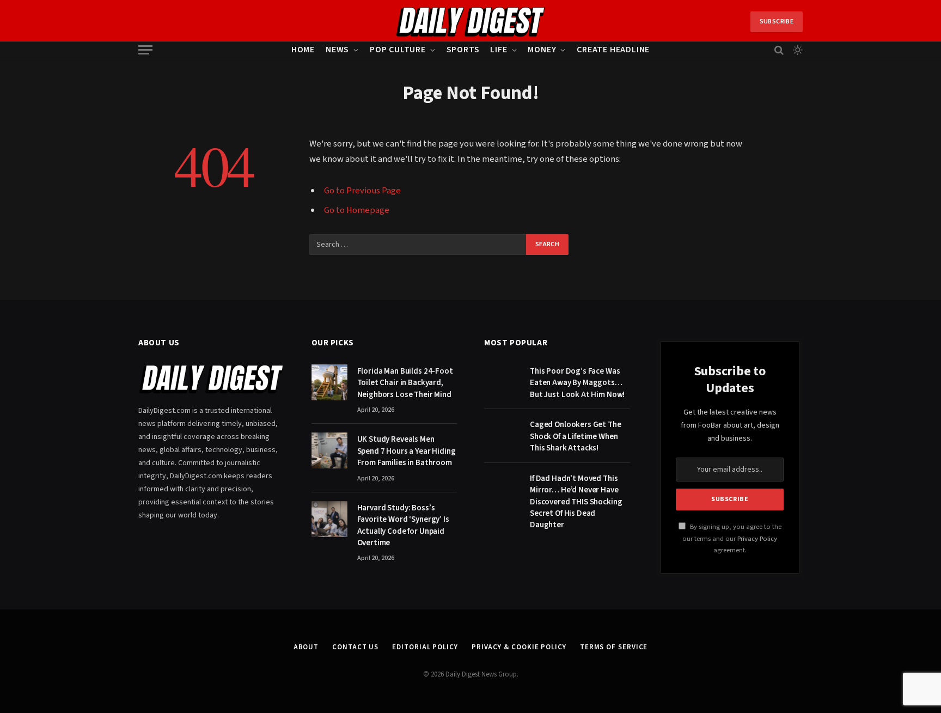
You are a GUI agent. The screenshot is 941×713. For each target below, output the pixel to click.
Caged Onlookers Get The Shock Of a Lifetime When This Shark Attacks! (575, 436)
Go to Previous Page (362, 190)
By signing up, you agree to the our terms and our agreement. (731, 538)
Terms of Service (614, 647)
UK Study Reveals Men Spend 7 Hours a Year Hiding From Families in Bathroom (406, 451)
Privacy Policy (757, 539)
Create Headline (613, 50)
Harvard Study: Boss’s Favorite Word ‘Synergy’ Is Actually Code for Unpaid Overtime (403, 525)
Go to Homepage (356, 210)
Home (303, 50)
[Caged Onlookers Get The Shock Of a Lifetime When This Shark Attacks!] (502, 436)
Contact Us (355, 647)
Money (542, 50)
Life (498, 50)
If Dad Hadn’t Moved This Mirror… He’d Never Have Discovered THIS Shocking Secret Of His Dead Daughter (576, 502)
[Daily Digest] (470, 21)
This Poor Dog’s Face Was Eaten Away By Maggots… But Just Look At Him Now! (577, 382)
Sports (463, 50)
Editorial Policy (425, 647)
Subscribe (776, 21)
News (337, 50)
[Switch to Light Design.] (797, 50)
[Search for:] (418, 244)
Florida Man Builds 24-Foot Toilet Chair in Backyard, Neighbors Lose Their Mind (405, 382)
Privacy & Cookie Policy (519, 647)
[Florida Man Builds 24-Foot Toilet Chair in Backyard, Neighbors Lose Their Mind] (329, 382)
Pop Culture (398, 50)
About (306, 647)
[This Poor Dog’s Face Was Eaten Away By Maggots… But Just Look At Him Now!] (502, 382)
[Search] (779, 50)
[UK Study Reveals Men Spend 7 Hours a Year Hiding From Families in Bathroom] (329, 450)
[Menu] (145, 50)
